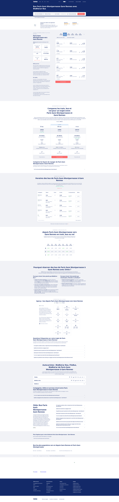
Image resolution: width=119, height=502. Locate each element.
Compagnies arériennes (64, 484)
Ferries (48, 1)
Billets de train (36, 481)
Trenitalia (35, 489)
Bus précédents (41, 220)
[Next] (84, 34)
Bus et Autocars (49, 481)
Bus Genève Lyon (50, 486)
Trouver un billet (37, 48)
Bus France (49, 489)
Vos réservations (71, 1)
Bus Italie (48, 492)
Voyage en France (76, 484)
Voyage (74, 481)
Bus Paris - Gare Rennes (37, 450)
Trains (40, 1)
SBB (34, 487)
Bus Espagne (49, 487)
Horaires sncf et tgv (37, 490)
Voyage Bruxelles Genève (77, 489)
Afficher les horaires (37, 60)
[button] (57, 14)
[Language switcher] (65, 1)
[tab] (60, 37)
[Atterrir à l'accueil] (36, 1)
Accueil (34, 455)
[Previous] (45, 245)
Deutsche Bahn (36, 486)
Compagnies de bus (50, 490)
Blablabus (48, 483)
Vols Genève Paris (63, 483)
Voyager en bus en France (43, 455)
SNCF (34, 484)
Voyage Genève (76, 483)
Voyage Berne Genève (77, 490)
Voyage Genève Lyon (76, 487)
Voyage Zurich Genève (77, 492)
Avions (61, 481)
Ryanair (61, 490)
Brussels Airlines (63, 489)
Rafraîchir (58, 188)
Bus (42, 1)
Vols (45, 1)
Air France (61, 486)
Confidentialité (61, 499)
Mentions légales (45, 499)
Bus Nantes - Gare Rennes (50, 450)
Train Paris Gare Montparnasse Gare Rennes (41, 438)
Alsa (47, 484)
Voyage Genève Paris (77, 486)
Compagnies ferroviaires (37, 483)
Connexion (84, 1)
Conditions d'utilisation (54, 499)
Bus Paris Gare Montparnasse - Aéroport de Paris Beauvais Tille (71, 450)
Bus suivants (78, 220)
